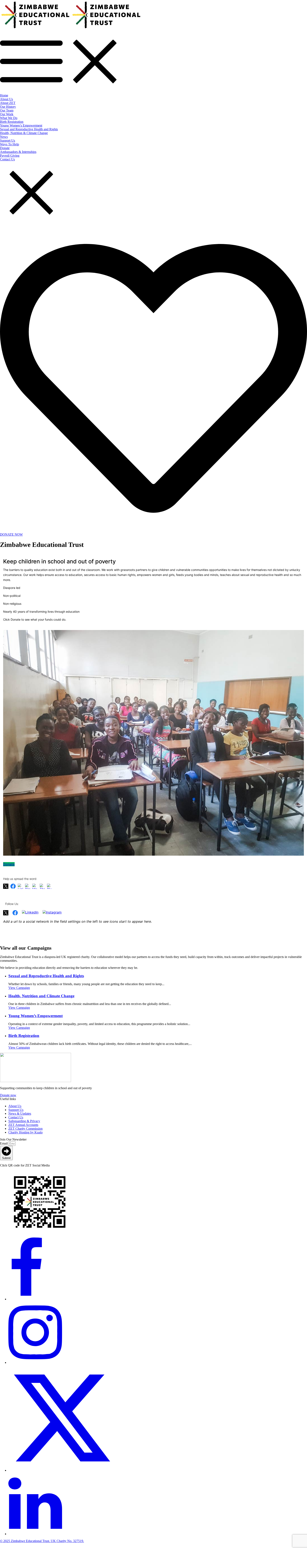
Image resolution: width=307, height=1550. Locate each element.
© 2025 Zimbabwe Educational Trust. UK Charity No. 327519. (42, 1541)
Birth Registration (23, 1035)
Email (4, 1143)
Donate (9, 864)
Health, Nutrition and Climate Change (41, 996)
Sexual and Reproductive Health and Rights (46, 976)
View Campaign (19, 988)
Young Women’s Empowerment (35, 1016)
